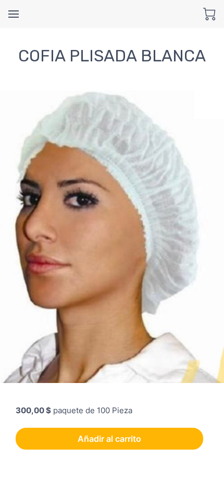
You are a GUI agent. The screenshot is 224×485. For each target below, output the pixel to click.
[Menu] (13, 14)
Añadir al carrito (109, 438)
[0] (209, 14)
